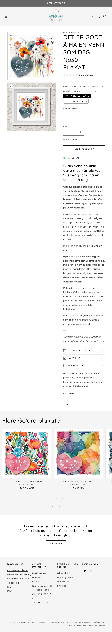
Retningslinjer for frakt (77, 625)
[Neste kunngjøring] (106, 3)
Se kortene (56, 544)
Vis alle (56, 506)
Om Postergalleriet (17, 570)
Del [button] (68, 404)
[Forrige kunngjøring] (5, 3)
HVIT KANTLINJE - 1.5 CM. (77, 96)
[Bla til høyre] (62, 498)
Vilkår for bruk (99, 622)
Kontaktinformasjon (97, 625)
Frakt (81, 86)
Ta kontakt (13, 583)
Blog (9, 587)
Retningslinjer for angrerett (60, 622)
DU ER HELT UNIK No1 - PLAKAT (27, 481)
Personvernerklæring (19, 574)
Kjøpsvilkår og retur (18, 579)
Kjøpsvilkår (69, 393)
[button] (6, 16)
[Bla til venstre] (49, 498)
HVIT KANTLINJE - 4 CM (76, 101)
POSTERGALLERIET (24, 622)
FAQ (9, 591)
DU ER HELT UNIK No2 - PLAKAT (78, 481)
